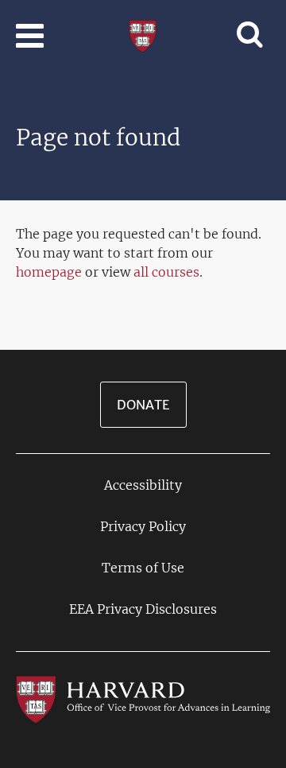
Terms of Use (143, 568)
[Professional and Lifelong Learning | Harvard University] (143, 34)
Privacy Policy (143, 526)
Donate (143, 405)
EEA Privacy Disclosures (143, 609)
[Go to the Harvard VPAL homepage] (143, 699)
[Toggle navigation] (30, 36)
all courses (166, 272)
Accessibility (143, 485)
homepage (49, 272)
